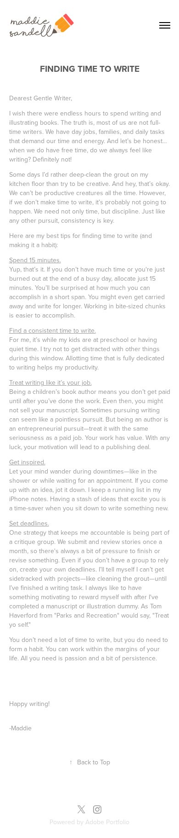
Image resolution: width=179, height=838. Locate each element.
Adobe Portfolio (107, 821)
